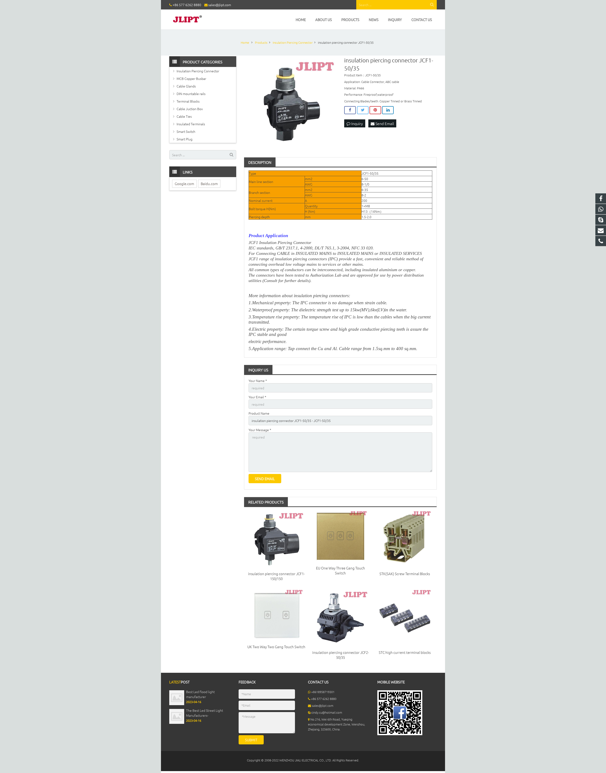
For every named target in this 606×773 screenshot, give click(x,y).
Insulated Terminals (191, 124)
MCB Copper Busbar (191, 78)
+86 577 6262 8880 (187, 4)
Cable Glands (186, 86)
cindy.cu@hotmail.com (326, 712)
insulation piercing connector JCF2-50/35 (340, 655)
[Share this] (350, 110)
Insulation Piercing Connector (198, 71)
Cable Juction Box (190, 108)
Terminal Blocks (188, 101)
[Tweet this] (363, 110)
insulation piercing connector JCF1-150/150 (276, 576)
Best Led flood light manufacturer (200, 694)
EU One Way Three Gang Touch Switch (340, 570)
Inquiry (356, 123)
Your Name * (258, 380)
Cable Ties (184, 116)
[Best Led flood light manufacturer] (176, 704)
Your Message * (260, 429)
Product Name (259, 413)
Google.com (184, 183)
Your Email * (257, 397)
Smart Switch (186, 131)
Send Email (384, 123)
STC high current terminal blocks (405, 652)
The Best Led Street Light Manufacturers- (204, 713)
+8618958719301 (322, 692)
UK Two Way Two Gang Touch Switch (276, 646)
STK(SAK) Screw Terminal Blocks (404, 573)
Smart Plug (184, 139)
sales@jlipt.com (219, 4)
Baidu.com (209, 183)
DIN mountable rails (191, 93)
